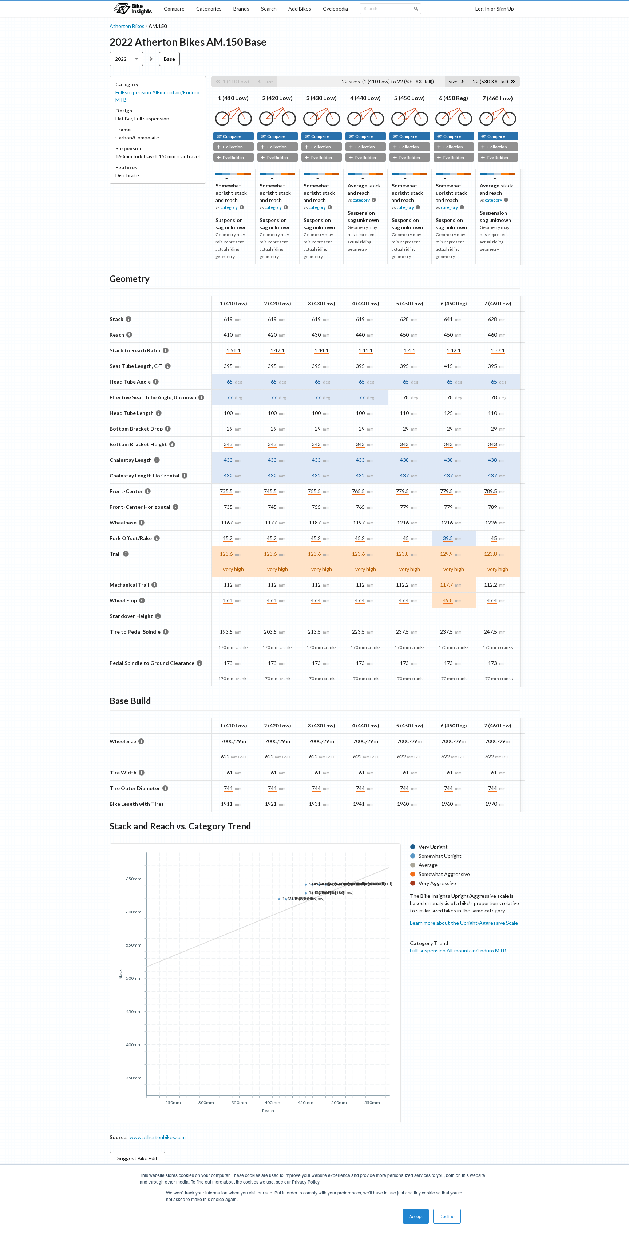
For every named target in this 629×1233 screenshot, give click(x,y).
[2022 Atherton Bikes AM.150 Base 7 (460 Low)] (497, 124)
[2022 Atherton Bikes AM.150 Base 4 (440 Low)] (365, 124)
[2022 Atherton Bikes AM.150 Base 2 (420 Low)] (277, 124)
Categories (209, 8)
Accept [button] (416, 1216)
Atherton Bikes (127, 26)
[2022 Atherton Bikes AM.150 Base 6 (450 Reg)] (453, 124)
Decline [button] (447, 1216)
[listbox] (126, 59)
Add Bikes (299, 8)
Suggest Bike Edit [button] (137, 1158)
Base (169, 59)
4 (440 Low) (365, 97)
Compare (174, 8)
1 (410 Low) (233, 97)
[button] (232, 81)
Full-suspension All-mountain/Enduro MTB (458, 950)
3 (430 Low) (321, 97)
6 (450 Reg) (453, 97)
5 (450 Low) (409, 97)
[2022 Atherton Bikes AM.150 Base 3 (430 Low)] (321, 124)
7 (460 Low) (497, 98)
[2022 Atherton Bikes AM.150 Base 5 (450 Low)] (409, 124)
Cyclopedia (335, 8)
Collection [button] (233, 146)
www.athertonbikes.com (158, 1137)
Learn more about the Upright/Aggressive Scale (464, 923)
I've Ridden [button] (233, 157)
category (229, 207)
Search (269, 8)
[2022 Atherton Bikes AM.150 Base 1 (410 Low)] (233, 124)
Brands (241, 8)
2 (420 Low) (277, 97)
